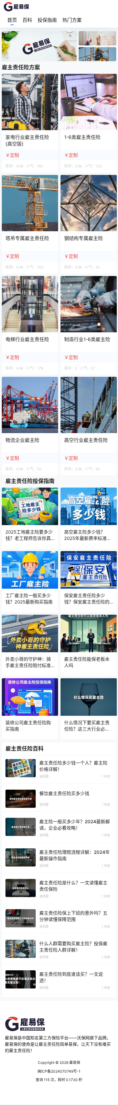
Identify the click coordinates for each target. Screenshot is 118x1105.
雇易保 (74, 1062)
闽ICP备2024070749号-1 (59, 1071)
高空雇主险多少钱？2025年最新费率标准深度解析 (87, 538)
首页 (12, 20)
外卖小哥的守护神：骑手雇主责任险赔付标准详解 (28, 665)
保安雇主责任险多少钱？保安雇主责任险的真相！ (87, 602)
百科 (27, 20)
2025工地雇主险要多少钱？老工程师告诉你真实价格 (29, 538)
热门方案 (72, 20)
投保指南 (47, 20)
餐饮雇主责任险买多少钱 (64, 793)
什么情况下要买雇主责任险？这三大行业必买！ (87, 729)
